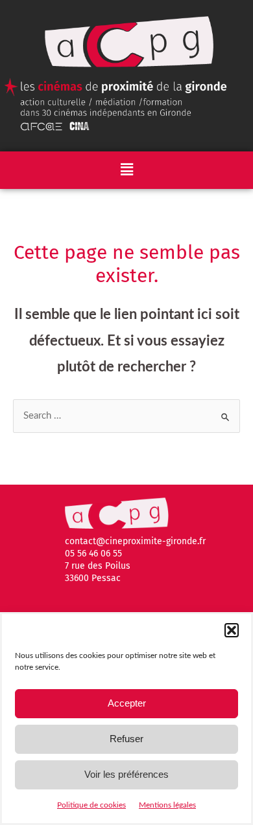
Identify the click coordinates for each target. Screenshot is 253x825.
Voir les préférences (126, 774)
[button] (231, 630)
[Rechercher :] (126, 416)
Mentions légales (167, 805)
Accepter (127, 703)
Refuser (126, 738)
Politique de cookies (91, 805)
